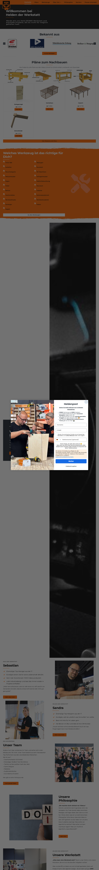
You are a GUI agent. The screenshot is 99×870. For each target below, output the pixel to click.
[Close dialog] (86, 402)
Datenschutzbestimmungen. (65, 457)
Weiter (71, 461)
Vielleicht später (71, 466)
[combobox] (58, 440)
